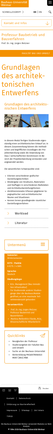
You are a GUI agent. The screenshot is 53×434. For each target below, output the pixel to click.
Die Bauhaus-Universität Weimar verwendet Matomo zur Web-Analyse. (26, 425)
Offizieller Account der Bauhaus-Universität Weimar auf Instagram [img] (3, 390)
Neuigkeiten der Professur (24, 341)
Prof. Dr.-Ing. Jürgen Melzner (24, 309)
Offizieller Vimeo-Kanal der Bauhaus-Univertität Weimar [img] (15, 390)
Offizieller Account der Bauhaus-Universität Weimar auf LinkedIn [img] (9, 390)
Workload (21, 213)
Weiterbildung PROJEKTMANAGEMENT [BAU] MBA (27, 356)
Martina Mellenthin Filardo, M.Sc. (26, 319)
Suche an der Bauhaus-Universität (28, 351)
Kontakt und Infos (15, 23)
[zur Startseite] (14, 3)
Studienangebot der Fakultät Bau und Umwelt (28, 346)
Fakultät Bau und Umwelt (36, 53)
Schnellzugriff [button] (11, 12)
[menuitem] (35, 12)
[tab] (26, 213)
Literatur (21, 223)
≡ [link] (50, 2)
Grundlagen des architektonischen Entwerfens (26, 106)
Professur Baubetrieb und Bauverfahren (23, 37)
